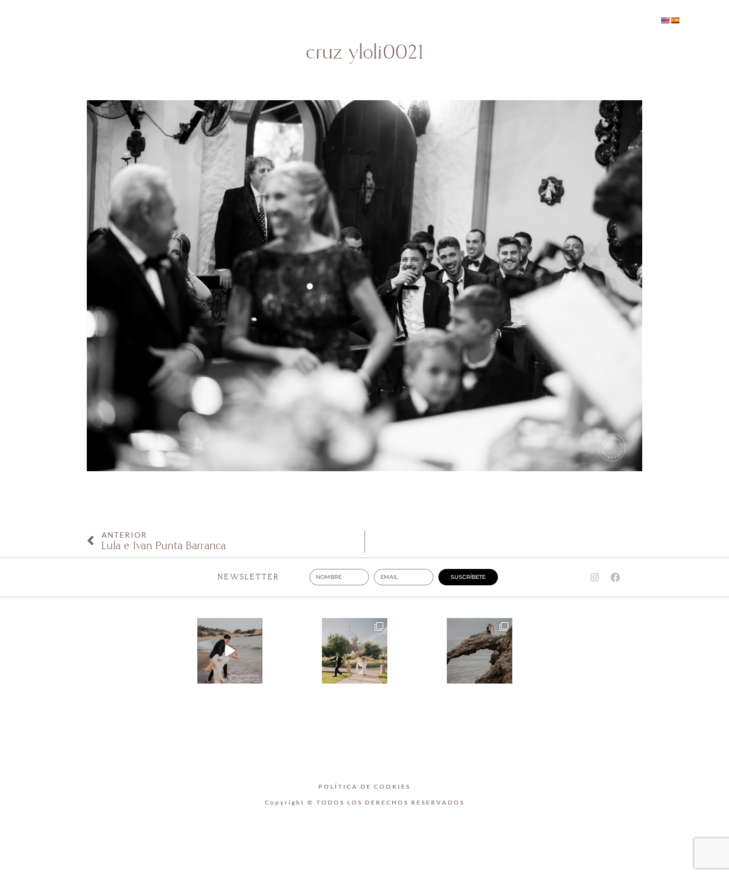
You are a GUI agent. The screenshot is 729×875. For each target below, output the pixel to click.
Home (266, 21)
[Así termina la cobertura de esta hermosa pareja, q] (479, 651)
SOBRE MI (326, 21)
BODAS (389, 21)
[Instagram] (555, 21)
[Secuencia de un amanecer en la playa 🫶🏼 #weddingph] (230, 651)
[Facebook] (575, 21)
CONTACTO (454, 21)
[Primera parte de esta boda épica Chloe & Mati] (354, 651)
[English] (665, 20)
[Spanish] (674, 20)
